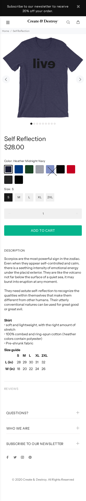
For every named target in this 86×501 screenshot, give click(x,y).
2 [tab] (34, 124)
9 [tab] (55, 124)
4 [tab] (40, 124)
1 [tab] (31, 124)
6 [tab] (46, 124)
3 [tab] (37, 124)
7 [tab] (49, 124)
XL (40, 197)
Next (80, 79)
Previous (6, 79)
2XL (50, 197)
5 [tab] (43, 124)
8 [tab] (52, 124)
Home (5, 30)
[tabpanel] (43, 77)
